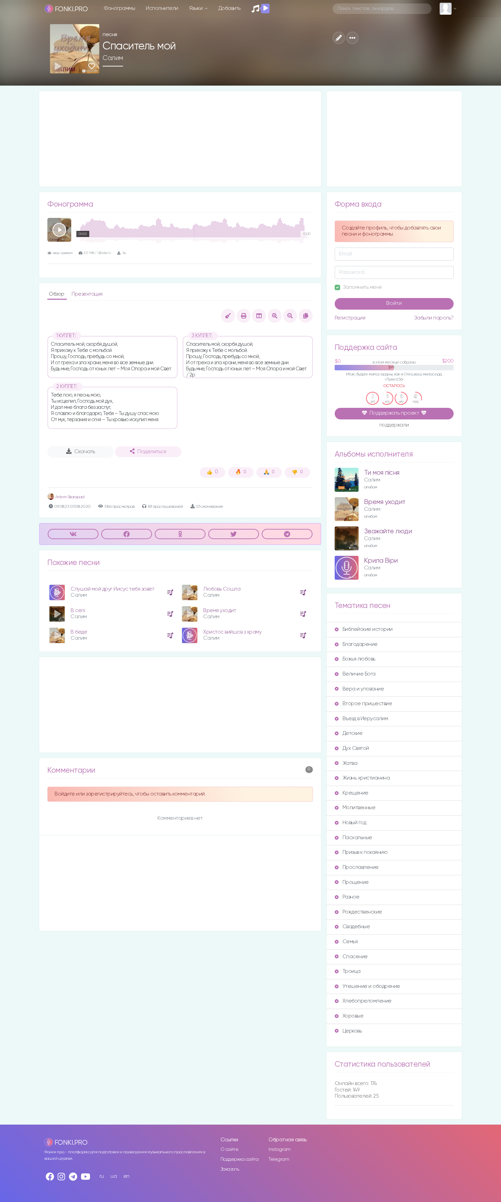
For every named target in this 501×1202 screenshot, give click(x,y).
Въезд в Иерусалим (365, 718)
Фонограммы (119, 8)
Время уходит (219, 610)
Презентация (87, 294)
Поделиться (151, 452)
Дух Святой (356, 748)
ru (102, 1176)
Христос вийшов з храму (232, 632)
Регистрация (350, 318)
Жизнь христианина (366, 778)
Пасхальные (357, 837)
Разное (351, 897)
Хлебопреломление (367, 1001)
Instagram (280, 1149)
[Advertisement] (180, 139)
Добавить (229, 8)
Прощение (356, 882)
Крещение (355, 793)
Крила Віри (381, 560)
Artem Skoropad (69, 497)
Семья (350, 941)
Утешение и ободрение (371, 986)
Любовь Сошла (221, 589)
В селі (78, 610)
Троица (352, 971)
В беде (79, 632)
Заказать (230, 1169)
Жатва (350, 763)
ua (113, 1176)
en (126, 1176)
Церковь (352, 1031)
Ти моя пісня (381, 472)
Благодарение (360, 644)
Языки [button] (196, 8)
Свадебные (356, 926)
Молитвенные (359, 807)
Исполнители (162, 8)
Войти (394, 303)
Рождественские (362, 912)
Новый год (354, 822)
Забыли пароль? (434, 318)
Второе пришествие (367, 703)
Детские (353, 733)
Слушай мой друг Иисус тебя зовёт (112, 589)
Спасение (355, 956)
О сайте (230, 1149)
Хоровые (353, 1016)
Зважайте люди (388, 531)
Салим (113, 58)
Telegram (279, 1159)
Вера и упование (363, 689)
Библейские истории (368, 629)
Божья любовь (359, 659)
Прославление (361, 867)
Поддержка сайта (240, 1159)
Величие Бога (359, 674)
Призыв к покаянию (365, 852)
